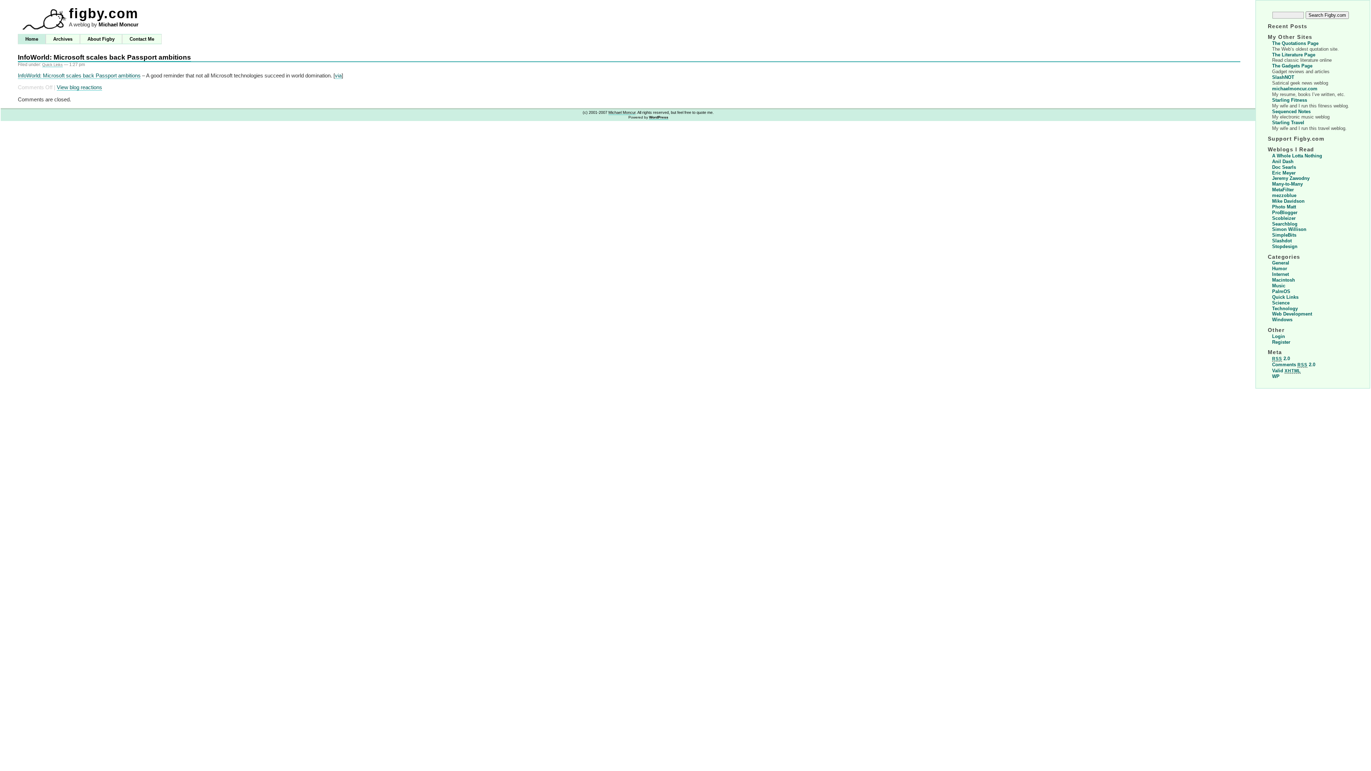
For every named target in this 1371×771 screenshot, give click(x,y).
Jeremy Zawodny (1291, 178)
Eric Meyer (1284, 173)
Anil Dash (1283, 161)
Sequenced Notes (1291, 111)
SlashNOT (1283, 77)
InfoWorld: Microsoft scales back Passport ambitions (104, 57)
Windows (1282, 319)
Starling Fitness (1289, 100)
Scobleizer (1284, 218)
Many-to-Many (1287, 184)
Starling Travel (1288, 122)
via (338, 76)
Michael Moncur (119, 24)
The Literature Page (1293, 54)
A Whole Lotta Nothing (1297, 155)
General (1280, 263)
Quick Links (52, 64)
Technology (1285, 308)
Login (1278, 336)
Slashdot (1282, 240)
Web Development (1292, 314)
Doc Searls (1284, 167)
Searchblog (1284, 224)
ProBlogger (1284, 212)
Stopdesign (1284, 246)
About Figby (101, 39)
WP (1276, 376)
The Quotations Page (1295, 43)
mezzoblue (1284, 195)
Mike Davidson (1288, 201)
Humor (1279, 268)
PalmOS (1281, 291)
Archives (62, 39)
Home (31, 39)
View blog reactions (79, 87)
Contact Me (142, 39)
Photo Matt (1284, 207)
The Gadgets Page (1292, 66)
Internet (1280, 274)
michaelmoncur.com (1294, 88)
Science (1281, 303)
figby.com (104, 13)
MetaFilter (1283, 189)
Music (1278, 285)
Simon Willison (1289, 229)
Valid (1286, 370)
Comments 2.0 (1293, 364)
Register (1281, 342)
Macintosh (1283, 280)
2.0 (1281, 358)
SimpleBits (1284, 235)
